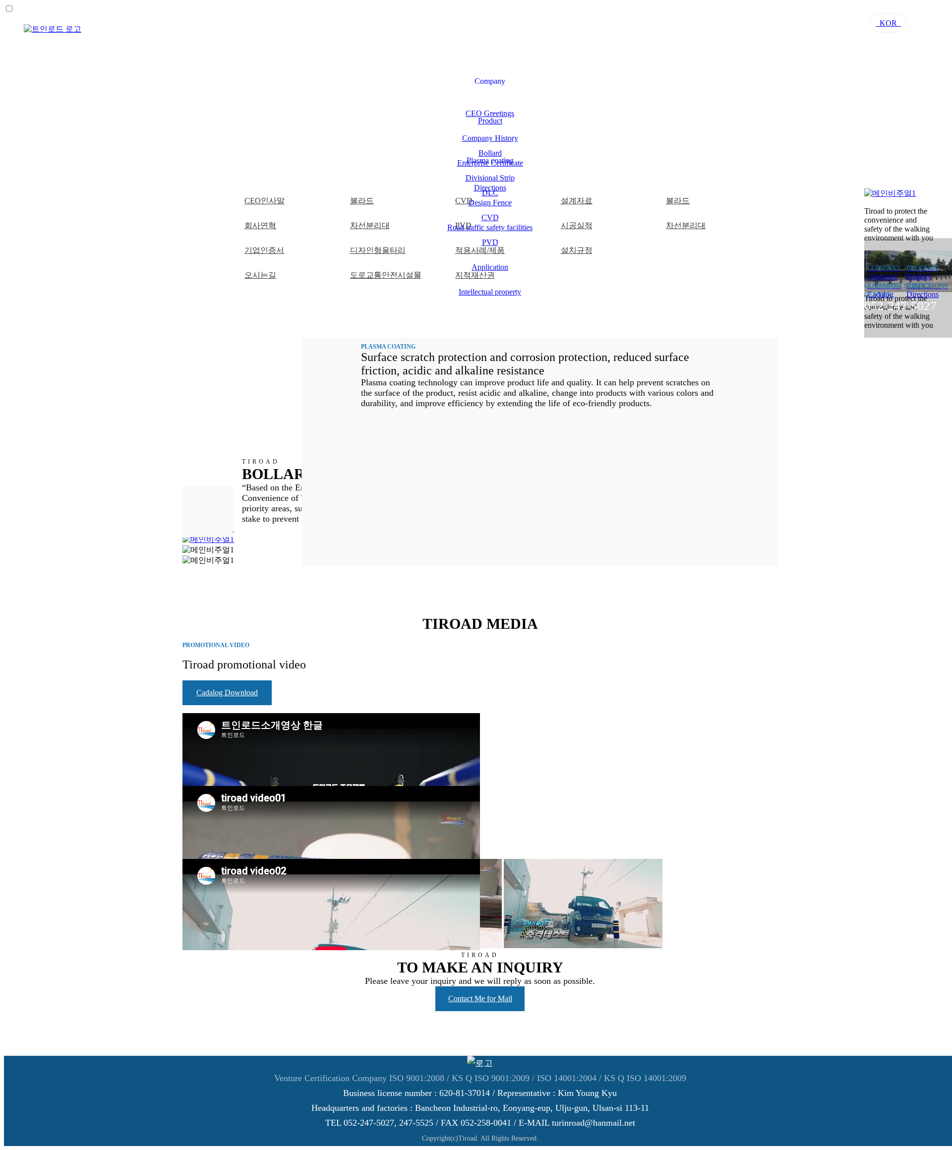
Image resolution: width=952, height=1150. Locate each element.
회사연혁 (260, 225)
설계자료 (577, 200)
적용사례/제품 (480, 250)
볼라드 (362, 200)
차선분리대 (370, 225)
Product (490, 121)
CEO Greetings (490, 113)
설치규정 (577, 250)
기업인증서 (264, 250)
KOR (888, 23)
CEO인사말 (264, 200)
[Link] (52, 29)
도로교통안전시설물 (385, 275)
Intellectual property (490, 292)
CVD (490, 217)
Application (490, 267)
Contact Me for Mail (480, 998)
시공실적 (577, 225)
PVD (490, 242)
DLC (490, 192)
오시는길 (260, 275)
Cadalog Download (227, 692)
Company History (490, 138)
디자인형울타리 (378, 250)
